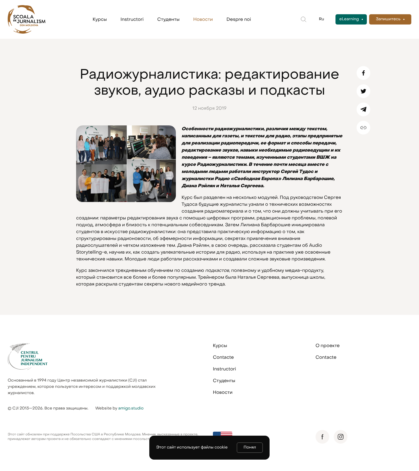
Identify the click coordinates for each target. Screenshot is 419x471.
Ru (321, 19)
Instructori (132, 19)
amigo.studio (131, 408)
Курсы (100, 19)
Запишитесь (388, 19)
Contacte (223, 357)
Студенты (168, 19)
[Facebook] (363, 73)
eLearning (349, 19)
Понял (250, 447)
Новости (203, 19)
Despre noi (239, 19)
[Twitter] (363, 91)
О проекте (328, 345)
